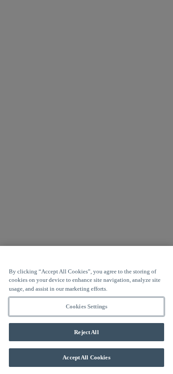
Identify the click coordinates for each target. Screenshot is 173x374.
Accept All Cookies (86, 357)
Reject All (86, 332)
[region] (86, 310)
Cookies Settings (86, 306)
